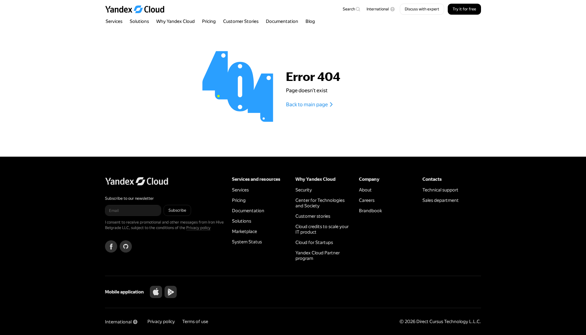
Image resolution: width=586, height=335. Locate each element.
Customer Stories (241, 21)
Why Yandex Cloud (175, 21)
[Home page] (137, 9)
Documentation (282, 21)
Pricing (209, 21)
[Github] (126, 246)
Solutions (139, 21)
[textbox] (351, 9)
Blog (310, 21)
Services (114, 21)
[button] (380, 9)
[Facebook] (111, 246)
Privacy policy (198, 227)
